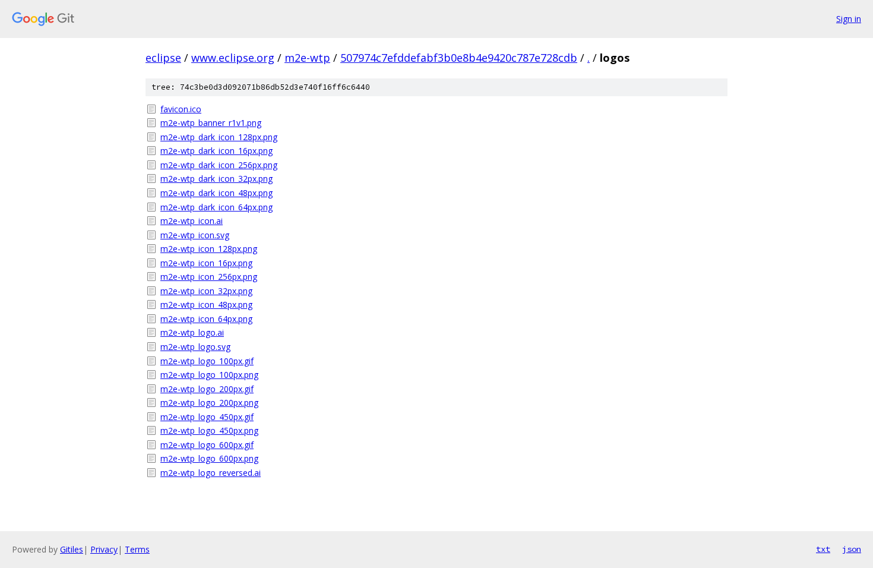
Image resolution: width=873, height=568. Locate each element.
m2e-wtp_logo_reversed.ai (210, 472)
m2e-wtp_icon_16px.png (206, 263)
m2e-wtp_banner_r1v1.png (210, 122)
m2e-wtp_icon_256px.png (208, 276)
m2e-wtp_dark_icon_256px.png (218, 165)
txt (823, 549)
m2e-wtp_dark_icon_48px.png (216, 192)
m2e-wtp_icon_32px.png (206, 290)
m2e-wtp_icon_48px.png (206, 304)
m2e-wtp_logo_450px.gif (207, 416)
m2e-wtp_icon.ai (191, 220)
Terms (137, 549)
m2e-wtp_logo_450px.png (209, 430)
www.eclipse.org (232, 58)
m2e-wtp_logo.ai (192, 332)
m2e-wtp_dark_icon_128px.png (218, 137)
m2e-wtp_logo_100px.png (209, 374)
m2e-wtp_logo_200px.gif (207, 389)
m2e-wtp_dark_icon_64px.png (216, 207)
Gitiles (71, 549)
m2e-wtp (307, 58)
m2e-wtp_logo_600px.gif (207, 444)
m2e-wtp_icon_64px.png (206, 318)
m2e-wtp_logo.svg (195, 346)
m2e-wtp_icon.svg (194, 235)
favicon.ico (180, 109)
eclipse (163, 58)
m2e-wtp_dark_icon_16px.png (216, 150)
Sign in (848, 18)
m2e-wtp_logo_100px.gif (207, 361)
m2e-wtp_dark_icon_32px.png (216, 178)
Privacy (104, 549)
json (851, 549)
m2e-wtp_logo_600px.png (209, 458)
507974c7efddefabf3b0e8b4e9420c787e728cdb (458, 58)
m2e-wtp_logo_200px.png (209, 402)
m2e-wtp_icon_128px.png (208, 248)
